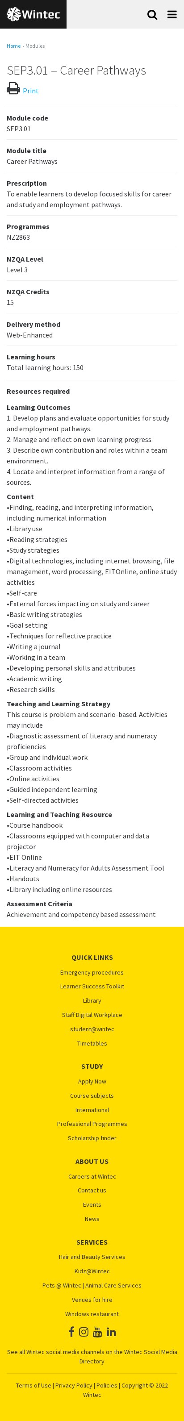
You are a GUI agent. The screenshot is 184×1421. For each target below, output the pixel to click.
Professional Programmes (92, 1124)
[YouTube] (97, 1332)
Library (92, 1000)
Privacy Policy (73, 1385)
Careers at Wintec (92, 1176)
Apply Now (92, 1081)
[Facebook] (71, 1332)
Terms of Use (33, 1385)
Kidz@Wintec (92, 1271)
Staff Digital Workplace (92, 1015)
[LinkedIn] (111, 1332)
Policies (106, 1385)
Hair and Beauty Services (92, 1257)
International (92, 1110)
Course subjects (92, 1096)
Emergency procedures (92, 972)
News (92, 1219)
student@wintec (92, 1029)
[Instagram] (83, 1332)
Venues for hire (92, 1300)
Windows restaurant (92, 1314)
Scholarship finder (92, 1138)
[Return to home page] (33, 14)
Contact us (92, 1190)
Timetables (92, 1043)
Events (92, 1204)
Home (14, 46)
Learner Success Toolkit (92, 986)
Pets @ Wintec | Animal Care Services (92, 1285)
